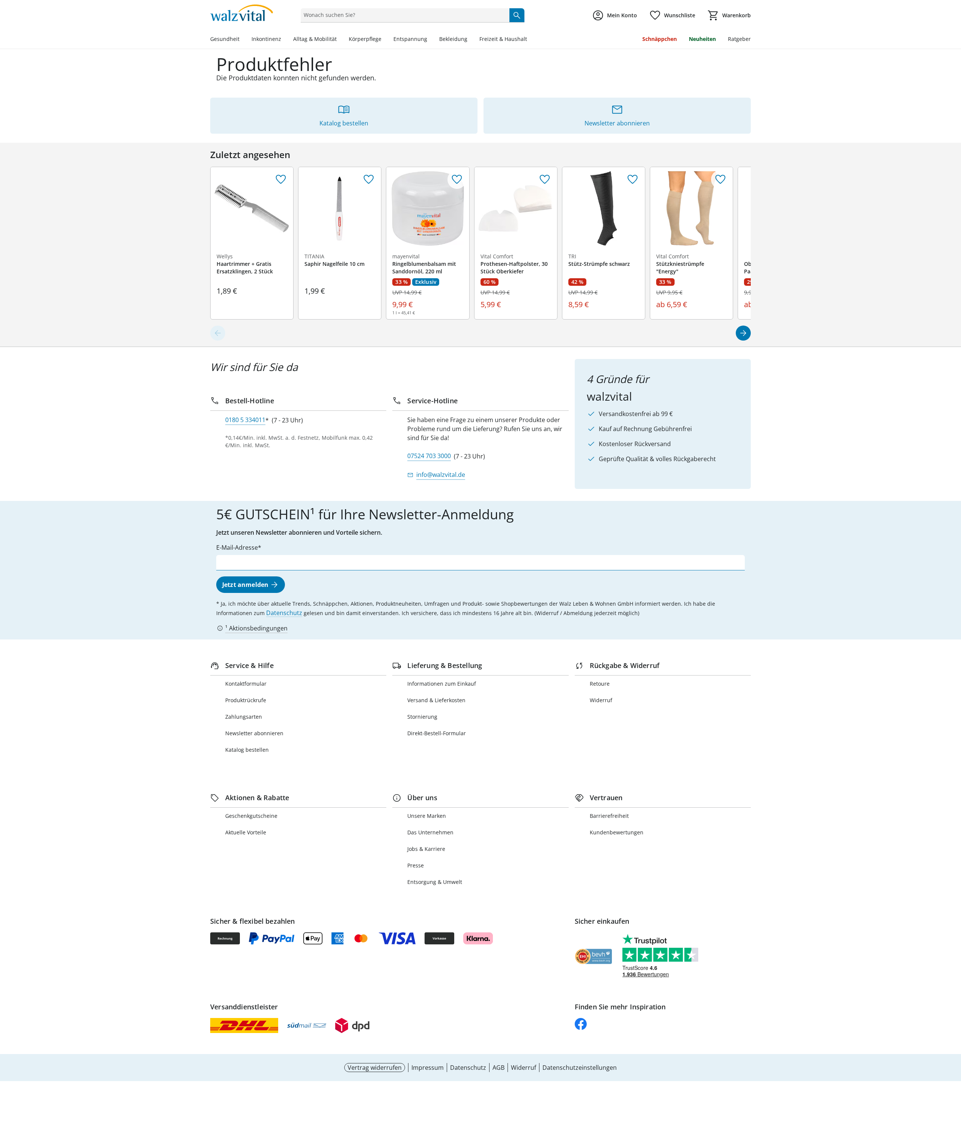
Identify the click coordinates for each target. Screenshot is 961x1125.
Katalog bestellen (247, 749)
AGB (499, 1067)
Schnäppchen (659, 38)
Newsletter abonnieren (254, 733)
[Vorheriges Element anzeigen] (217, 333)
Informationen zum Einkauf (441, 683)
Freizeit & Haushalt (503, 38)
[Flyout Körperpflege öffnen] (384, 40)
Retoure (600, 683)
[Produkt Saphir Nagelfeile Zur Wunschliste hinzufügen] (368, 179)
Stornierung (422, 716)
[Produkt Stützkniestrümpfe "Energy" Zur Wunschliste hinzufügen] (720, 179)
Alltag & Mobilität (315, 38)
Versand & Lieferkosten (436, 700)
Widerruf (601, 700)
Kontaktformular (246, 683)
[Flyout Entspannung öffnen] (430, 40)
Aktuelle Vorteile (245, 832)
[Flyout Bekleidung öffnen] (470, 40)
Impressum (427, 1067)
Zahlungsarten (243, 716)
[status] (403, 15)
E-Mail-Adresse (237, 547)
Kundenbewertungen (616, 832)
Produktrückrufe (245, 700)
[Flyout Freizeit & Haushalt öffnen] (530, 40)
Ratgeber (739, 38)
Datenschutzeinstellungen (579, 1067)
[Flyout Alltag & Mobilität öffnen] (340, 40)
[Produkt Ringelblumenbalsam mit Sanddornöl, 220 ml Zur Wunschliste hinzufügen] (456, 179)
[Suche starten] (516, 15)
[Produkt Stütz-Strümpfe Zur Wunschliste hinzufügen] (632, 179)
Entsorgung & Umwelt (434, 881)
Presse (415, 865)
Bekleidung (453, 38)
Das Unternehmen (430, 832)
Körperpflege (365, 38)
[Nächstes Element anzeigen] (743, 333)
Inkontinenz (266, 38)
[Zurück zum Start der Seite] (952, 1071)
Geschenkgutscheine (251, 815)
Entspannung (410, 38)
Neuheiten (702, 38)
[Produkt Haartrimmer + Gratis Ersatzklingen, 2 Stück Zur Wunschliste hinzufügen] (280, 179)
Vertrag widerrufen (375, 1067)
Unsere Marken (426, 815)
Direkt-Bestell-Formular (436, 733)
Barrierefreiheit (609, 815)
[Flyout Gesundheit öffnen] (242, 40)
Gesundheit (224, 38)
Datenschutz (284, 613)
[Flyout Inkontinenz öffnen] (284, 40)
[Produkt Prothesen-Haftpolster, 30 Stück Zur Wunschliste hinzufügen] (544, 179)
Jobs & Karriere (426, 848)
